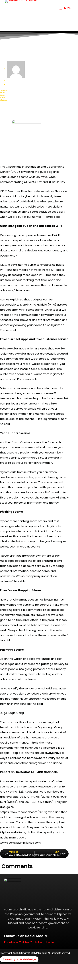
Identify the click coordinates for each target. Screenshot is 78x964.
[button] (34, 90)
